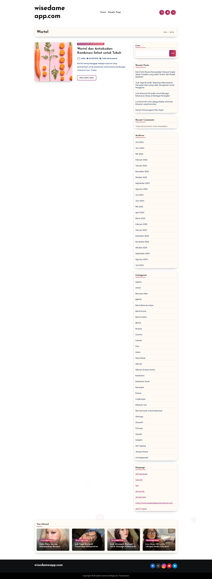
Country (138, 335)
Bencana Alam (141, 294)
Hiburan (138, 364)
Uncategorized (141, 458)
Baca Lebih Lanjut (87, 78)
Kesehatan (140, 376)
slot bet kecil (140, 497)
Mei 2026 (139, 154)
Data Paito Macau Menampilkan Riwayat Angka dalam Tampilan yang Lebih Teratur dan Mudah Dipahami (155, 74)
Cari (137, 46)
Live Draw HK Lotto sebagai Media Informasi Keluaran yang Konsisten (154, 103)
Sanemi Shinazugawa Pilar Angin (149, 110)
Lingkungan (140, 399)
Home (103, 12)
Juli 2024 (139, 265)
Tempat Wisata (141, 452)
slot (137, 486)
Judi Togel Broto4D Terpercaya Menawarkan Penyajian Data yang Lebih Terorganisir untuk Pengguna (154, 85)
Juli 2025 (139, 195)
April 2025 (139, 212)
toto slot (139, 480)
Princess (139, 428)
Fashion (138, 340)
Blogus (113, 576)
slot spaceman (141, 474)
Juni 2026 (139, 148)
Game (137, 352)
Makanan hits (141, 405)
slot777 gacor (141, 509)
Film (137, 346)
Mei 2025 (139, 207)
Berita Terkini (141, 317)
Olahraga (139, 417)
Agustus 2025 (141, 189)
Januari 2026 (141, 166)
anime (138, 288)
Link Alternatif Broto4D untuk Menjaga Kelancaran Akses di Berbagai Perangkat (152, 94)
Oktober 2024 (141, 248)
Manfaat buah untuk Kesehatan (90, 44)
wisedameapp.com (48, 565)
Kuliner (138, 393)
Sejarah (138, 434)
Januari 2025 (141, 230)
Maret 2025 (140, 218)
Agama (138, 282)
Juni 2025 (139, 201)
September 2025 (142, 183)
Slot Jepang (140, 446)
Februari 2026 (141, 160)
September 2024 (142, 253)
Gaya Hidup (140, 358)
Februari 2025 (141, 224)
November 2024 (142, 242)
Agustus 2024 (141, 259)
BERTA (138, 323)
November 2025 (142, 171)
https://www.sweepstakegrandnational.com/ (154, 503)
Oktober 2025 (141, 177)
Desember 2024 (142, 236)
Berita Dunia (140, 311)
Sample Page (114, 12)
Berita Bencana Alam (144, 305)
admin (83, 58)
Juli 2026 (139, 142)
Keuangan (139, 387)
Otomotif (139, 422)
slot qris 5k (139, 491)
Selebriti (139, 440)
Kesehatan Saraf (142, 381)
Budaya (138, 329)
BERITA (138, 299)
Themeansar (124, 576)
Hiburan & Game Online (145, 370)
